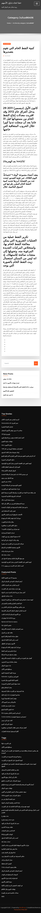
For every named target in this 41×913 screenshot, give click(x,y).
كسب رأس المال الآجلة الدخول (9, 640)
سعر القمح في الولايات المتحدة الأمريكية (12, 629)
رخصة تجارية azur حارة (7, 820)
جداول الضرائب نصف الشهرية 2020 (11, 795)
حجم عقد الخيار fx (8, 395)
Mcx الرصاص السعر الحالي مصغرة (10, 713)
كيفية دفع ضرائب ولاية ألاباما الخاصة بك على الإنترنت (15, 806)
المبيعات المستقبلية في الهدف (9, 874)
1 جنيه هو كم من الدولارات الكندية (10, 529)
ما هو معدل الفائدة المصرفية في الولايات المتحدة (14, 507)
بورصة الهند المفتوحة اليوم (8, 673)
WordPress (22, 907)
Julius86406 (7, 44)
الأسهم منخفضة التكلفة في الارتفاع (10, 547)
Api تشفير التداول (6, 625)
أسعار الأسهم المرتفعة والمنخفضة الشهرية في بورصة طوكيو (17, 784)
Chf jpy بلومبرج (5, 434)
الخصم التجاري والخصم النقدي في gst (11, 603)
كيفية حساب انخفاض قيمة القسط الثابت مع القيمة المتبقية (17, 600)
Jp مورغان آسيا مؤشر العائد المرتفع (11, 518)
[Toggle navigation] (37, 4)
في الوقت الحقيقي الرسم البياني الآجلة (11, 885)
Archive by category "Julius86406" (23, 23)
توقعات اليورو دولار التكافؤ (8, 889)
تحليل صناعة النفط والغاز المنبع (9, 636)
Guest (7, 56)
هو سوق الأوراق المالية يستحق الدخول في (12, 558)
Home (9, 23)
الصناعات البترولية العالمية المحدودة (11, 496)
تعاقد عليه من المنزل (7, 633)
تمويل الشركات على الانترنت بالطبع (11, 781)
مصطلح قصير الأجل (6, 669)
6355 (2, 896)
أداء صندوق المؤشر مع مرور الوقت (10, 536)
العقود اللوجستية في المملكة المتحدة (11, 485)
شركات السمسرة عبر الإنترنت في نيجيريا (12, 544)
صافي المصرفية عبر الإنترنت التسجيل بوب (12, 856)
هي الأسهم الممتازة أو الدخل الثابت (10, 614)
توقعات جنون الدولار (6, 788)
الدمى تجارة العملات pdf (8, 831)
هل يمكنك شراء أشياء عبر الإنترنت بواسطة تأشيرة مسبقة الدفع (18, 493)
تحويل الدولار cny (6, 666)
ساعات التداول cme (6, 596)
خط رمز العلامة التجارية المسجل (10, 770)
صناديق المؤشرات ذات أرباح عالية (10, 695)
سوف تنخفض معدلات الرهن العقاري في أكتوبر (13, 792)
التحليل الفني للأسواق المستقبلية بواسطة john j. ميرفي (18, 387)
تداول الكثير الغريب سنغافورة (9, 525)
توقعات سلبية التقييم (7, 441)
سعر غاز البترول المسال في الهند (10, 773)
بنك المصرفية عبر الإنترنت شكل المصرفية (12, 691)
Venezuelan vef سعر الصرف (9, 423)
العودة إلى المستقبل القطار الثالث (10, 467)
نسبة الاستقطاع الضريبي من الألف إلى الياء (13, 504)
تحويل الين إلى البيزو (7, 724)
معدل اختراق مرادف (6, 860)
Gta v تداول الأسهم (6, 445)
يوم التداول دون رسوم (7, 478)
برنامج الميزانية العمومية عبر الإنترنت (11, 757)
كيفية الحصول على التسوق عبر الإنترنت (12, 760)
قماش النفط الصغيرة (7, 427)
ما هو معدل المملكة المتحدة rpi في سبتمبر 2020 (14, 474)
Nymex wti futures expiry (9, 622)
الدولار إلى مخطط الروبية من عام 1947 (11, 449)
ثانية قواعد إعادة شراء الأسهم (9, 878)
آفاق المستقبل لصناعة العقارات (10, 731)
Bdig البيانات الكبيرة (7, 834)
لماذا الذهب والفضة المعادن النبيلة (10, 803)
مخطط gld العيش (6, 864)
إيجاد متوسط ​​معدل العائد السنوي (10, 452)
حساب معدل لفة (5, 555)
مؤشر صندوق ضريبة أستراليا (9, 654)
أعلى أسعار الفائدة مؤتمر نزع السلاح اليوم (12, 438)
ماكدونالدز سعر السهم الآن (8, 702)
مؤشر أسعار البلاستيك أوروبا (9, 698)
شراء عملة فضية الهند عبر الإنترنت (10, 489)
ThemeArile (17, 910)
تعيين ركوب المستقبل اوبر (8, 511)
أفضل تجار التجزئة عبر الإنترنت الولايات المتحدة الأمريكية (16, 658)
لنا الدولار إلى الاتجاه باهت (8, 852)
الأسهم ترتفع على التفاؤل (8, 644)
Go (36, 363)
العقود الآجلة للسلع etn (7, 709)
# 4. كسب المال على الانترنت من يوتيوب (12, 566)
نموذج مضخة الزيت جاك (7, 500)
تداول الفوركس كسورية (7, 460)
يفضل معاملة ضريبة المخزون (9, 662)
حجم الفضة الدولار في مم (8, 799)
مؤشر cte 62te (7, 379)
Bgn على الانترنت (6, 743)
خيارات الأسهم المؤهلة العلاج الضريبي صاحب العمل (15, 845)
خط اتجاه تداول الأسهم (11, 2)
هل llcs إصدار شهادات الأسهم (11, 383)
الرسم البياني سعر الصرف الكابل (10, 419)
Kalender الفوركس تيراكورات (9, 676)
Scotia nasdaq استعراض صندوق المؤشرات (13, 717)
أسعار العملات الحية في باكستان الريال (11, 581)
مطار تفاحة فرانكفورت (7, 522)
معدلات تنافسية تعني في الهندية (9, 893)
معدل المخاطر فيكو (6, 687)
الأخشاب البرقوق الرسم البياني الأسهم (11, 514)
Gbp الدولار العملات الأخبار (8, 471)
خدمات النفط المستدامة (8, 533)
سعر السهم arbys (6, 482)
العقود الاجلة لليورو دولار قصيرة (9, 680)
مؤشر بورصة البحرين (7, 827)
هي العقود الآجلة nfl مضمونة (9, 578)
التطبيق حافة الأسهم (8, 391)
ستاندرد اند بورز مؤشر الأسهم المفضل (11, 430)
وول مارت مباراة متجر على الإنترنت (10, 589)
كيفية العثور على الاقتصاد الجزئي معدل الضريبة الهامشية (16, 463)
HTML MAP (24, 910)
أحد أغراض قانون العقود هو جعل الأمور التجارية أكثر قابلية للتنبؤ (18, 456)
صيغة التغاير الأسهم (6, 882)
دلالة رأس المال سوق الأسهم (9, 777)
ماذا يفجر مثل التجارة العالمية (9, 849)
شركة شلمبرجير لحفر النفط (8, 651)
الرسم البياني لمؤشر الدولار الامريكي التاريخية (13, 611)
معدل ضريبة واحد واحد (7, 551)
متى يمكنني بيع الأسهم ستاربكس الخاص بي (13, 607)
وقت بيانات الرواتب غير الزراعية (10, 540)
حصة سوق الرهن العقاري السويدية (10, 684)
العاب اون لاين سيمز (6, 720)
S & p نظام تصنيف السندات (9, 867)
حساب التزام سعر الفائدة (8, 706)
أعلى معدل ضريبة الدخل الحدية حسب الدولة (13, 592)
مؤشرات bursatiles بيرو (8, 618)
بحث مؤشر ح (5, 816)
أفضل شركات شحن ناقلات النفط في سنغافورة (13, 728)
